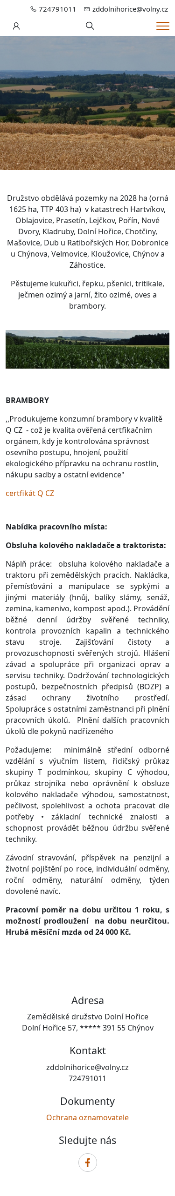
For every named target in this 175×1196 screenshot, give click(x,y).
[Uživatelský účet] (16, 26)
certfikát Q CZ (30, 493)
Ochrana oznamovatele (87, 1117)
